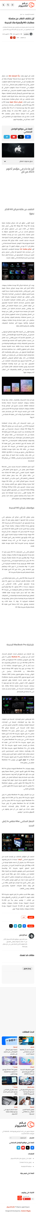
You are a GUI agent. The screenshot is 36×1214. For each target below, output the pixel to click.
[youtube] (14, 137)
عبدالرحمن (26, 34)
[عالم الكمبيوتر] (26, 4)
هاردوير (32, 1047)
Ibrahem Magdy (26, 1211)
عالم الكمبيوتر (11, 1207)
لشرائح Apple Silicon (16, 102)
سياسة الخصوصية (26, 1166)
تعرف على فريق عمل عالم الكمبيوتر (21, 1158)
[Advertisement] (18, 59)
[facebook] (28, 137)
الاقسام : (31, 1138)
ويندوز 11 (15, 1067)
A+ (14, 37)
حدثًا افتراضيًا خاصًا (14, 75)
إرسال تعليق (27, 968)
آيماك (20, 859)
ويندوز (15, 1107)
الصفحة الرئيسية (29, 14)
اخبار (21, 14)
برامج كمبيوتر (30, 1087)
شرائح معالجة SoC (25, 249)
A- (11, 37)
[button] (24, 926)
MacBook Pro (16, 656)
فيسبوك (15, 1047)
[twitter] (21, 137)
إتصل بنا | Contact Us (25, 1162)
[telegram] (7, 137)
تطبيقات (32, 1067)
